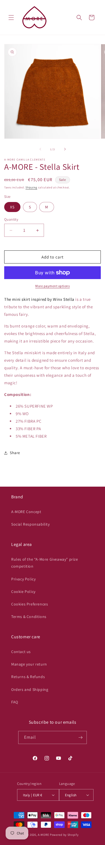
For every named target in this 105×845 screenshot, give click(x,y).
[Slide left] (40, 149)
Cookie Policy (23, 591)
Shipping (31, 187)
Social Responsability (30, 524)
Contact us (21, 651)
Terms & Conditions (28, 616)
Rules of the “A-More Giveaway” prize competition (44, 563)
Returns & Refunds (28, 676)
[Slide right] (65, 149)
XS (12, 207)
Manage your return (29, 664)
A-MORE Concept (26, 511)
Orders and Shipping (29, 689)
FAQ (14, 701)
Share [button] (15, 452)
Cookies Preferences (29, 604)
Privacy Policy (23, 579)
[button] (11, 17)
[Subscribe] (80, 737)
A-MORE (44, 835)
